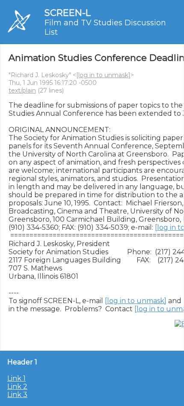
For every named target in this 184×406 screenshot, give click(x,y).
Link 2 (17, 386)
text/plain (22, 90)
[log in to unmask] (103, 75)
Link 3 (17, 395)
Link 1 (16, 378)
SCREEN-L (68, 12)
